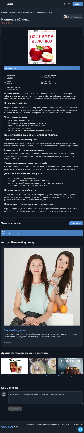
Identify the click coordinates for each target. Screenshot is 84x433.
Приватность (78, 425)
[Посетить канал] (80, 429)
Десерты (9, 78)
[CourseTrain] (10, 4)
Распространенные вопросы (48, 425)
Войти (77, 4)
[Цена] (69, 4)
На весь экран (76, 223)
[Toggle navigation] (3, 4)
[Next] (81, 354)
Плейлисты (66, 425)
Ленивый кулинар (15, 330)
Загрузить (11, 68)
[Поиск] (64, 4)
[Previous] (77, 354)
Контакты (31, 425)
